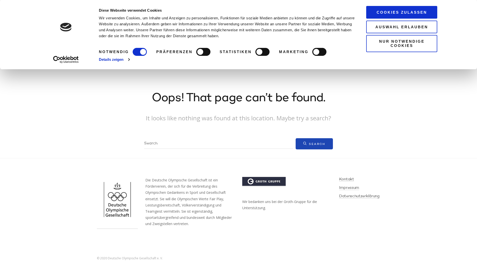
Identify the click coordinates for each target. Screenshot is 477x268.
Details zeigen (111, 59)
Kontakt (346, 179)
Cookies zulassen (402, 12)
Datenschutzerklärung (359, 196)
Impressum (349, 188)
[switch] (203, 52)
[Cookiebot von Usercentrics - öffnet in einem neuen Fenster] (66, 59)
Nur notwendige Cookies (402, 43)
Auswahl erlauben (401, 27)
